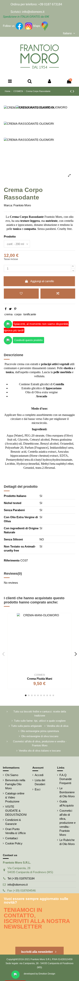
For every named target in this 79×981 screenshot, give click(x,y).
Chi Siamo (11, 775)
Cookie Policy (13, 843)
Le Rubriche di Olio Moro (67, 842)
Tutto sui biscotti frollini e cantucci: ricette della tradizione (39, 713)
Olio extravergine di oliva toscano (39, 736)
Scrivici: (16, 11)
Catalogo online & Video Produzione (14, 797)
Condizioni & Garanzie (13, 821)
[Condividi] (6, 309)
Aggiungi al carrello (42, 281)
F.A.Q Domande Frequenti (65, 779)
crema (8, 314)
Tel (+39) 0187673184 (21, 878)
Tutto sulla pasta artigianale (26, 725)
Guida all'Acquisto (66, 803)
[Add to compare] (57, 293)
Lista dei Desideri (40, 782)
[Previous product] (71, 91)
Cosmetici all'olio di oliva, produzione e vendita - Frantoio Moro (39, 743)
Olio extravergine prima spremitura (40, 731)
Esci (37, 789)
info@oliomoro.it (17, 884)
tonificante (29, 314)
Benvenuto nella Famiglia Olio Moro (15, 784)
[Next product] (73, 91)
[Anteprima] (68, 633)
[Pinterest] (15, 309)
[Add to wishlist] (21, 293)
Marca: (8, 205)
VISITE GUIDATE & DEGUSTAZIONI (16, 810)
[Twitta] (10, 309)
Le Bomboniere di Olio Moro (67, 792)
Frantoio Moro (22, 205)
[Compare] (68, 626)
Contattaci (11, 838)
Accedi (39, 775)
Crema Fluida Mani (39, 678)
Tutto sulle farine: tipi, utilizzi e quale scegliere (40, 720)
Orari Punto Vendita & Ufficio (15, 831)
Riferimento (12, 560)
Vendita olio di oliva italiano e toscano (40, 750)
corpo (17, 314)
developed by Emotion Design (39, 973)
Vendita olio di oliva (57, 725)
